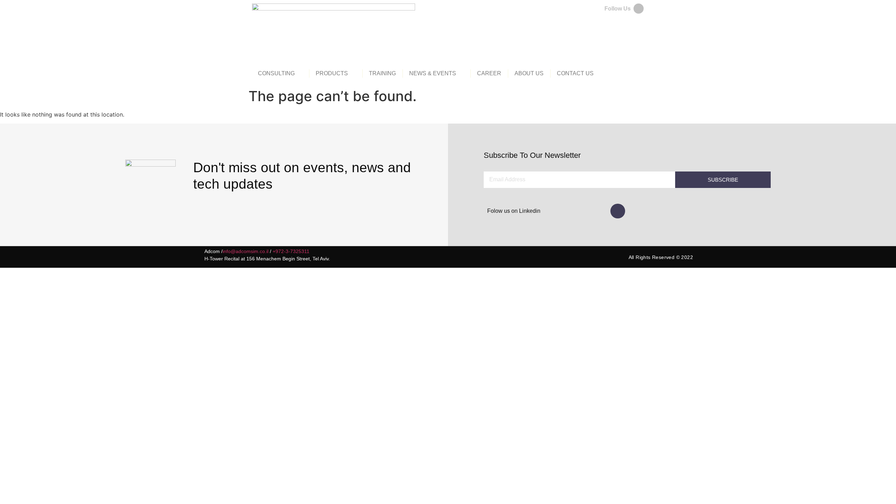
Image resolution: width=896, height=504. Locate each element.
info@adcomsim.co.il (245, 251)
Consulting (276, 73)
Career (489, 73)
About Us (529, 73)
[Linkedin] (639, 9)
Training (382, 73)
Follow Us (617, 9)
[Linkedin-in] (617, 211)
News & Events (432, 73)
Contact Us (575, 73)
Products (332, 73)
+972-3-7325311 (291, 251)
